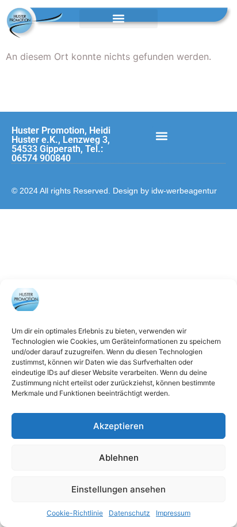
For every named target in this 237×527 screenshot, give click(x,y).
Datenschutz (129, 513)
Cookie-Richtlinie (75, 513)
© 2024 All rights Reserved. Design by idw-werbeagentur (114, 190)
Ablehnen (119, 457)
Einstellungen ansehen (118, 489)
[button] (118, 18)
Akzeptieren (118, 425)
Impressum (173, 513)
